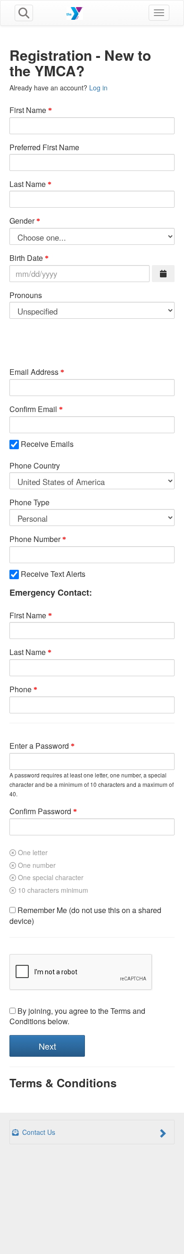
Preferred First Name (44, 147)
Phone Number (34, 539)
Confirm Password (40, 811)
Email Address (34, 372)
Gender (21, 221)
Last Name (27, 184)
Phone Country (34, 466)
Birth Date (26, 258)
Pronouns (25, 295)
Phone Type (29, 502)
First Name (27, 110)
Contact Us (37, 1132)
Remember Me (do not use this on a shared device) (85, 915)
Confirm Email (33, 409)
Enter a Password (39, 746)
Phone (20, 689)
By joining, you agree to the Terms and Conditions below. (77, 1016)
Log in (98, 87)
